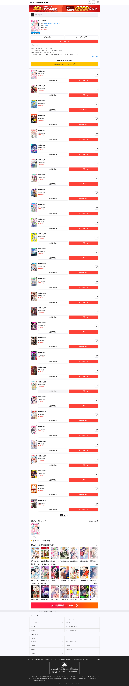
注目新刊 (33, 630)
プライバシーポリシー (53, 659)
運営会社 (30, 659)
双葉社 (46, 25)
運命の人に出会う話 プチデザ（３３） (35, 580)
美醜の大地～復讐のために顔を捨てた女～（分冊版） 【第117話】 (35, 599)
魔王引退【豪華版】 (45, 561)
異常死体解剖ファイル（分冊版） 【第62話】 (45, 599)
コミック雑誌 (44, 611)
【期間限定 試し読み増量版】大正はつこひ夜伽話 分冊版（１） (54, 580)
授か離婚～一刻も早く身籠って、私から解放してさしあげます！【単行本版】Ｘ (54, 561)
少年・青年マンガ (70, 619)
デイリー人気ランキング (71, 626)
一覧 (95, 545)
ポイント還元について (71, 641)
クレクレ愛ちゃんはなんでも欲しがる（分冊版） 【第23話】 (74, 599)
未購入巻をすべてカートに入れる (63, 64)
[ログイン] (93, 2)
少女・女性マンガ (35, 622)
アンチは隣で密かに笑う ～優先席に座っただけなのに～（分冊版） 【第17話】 (64, 599)
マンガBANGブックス (34, 611)
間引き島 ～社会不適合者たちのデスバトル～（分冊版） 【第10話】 (84, 599)
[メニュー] (31, 2)
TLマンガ (68, 622)
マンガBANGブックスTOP (37, 619)
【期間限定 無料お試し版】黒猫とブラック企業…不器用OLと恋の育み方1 (94, 561)
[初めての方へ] (89, 2)
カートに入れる (80, 37)
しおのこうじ (56, 23)
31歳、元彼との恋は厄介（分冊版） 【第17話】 (54, 599)
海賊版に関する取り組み (65, 659)
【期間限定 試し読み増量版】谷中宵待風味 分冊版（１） (84, 580)
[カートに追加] (96, 74)
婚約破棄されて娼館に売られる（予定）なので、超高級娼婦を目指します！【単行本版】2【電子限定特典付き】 (74, 561)
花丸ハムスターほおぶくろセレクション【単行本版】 (35, 561)
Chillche (33, 537)
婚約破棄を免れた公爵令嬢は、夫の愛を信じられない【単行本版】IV (84, 561)
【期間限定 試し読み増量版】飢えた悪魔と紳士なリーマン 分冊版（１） (94, 580)
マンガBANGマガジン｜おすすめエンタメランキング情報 (85, 659)
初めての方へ (34, 641)
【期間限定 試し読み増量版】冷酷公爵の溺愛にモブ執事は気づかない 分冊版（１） (64, 580)
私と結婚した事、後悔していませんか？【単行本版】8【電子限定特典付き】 (64, 561)
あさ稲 (45, 23)
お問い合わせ (69, 649)
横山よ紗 (50, 23)
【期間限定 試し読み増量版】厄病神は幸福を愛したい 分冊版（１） (74, 580)
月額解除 (68, 645)
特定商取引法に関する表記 (41, 659)
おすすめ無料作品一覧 (71, 630)
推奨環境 (33, 653)
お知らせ (33, 638)
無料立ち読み (47, 37)
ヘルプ (67, 638)
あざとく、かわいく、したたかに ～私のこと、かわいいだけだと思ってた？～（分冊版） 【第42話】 (94, 599)
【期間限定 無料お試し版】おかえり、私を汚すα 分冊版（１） (45, 580)
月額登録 (33, 645)
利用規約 (33, 649)
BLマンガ (33, 626)
